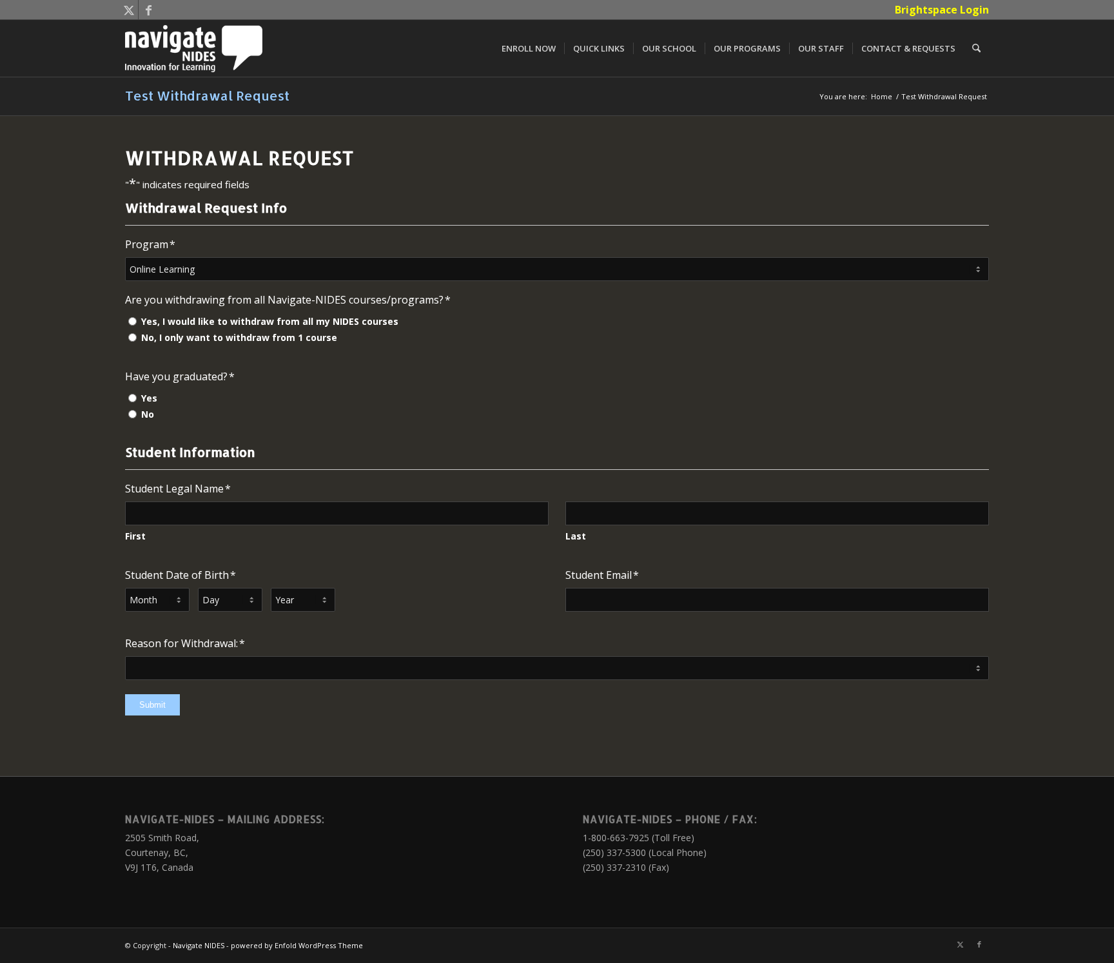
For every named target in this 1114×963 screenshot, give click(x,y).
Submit (152, 705)
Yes (149, 398)
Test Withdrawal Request (207, 95)
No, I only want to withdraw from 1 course (239, 337)
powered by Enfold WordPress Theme (297, 945)
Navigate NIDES (198, 945)
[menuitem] (938, 9)
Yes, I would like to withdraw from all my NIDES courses (269, 321)
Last (575, 536)
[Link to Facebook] (148, 9)
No (147, 414)
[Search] (976, 48)
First (135, 536)
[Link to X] (128, 9)
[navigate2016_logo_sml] (193, 48)
